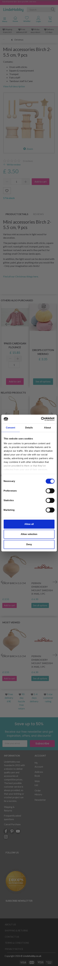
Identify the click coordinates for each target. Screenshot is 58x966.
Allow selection (29, 534)
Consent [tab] (10, 427)
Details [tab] (29, 427)
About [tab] (47, 427)
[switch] (50, 490)
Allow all (29, 524)
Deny (29, 544)
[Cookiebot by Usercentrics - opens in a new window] (41, 419)
